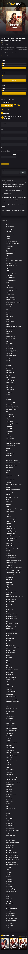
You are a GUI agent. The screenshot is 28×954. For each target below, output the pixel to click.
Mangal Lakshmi (9, 608)
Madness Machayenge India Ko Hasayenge (14, 596)
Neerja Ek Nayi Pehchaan (11, 691)
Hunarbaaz (8, 446)
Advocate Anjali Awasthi (11, 245)
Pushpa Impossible (10, 725)
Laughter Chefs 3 (9, 586)
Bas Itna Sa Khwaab (10, 294)
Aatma (7, 239)
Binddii (7, 319)
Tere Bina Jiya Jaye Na (10, 840)
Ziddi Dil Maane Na (9, 925)
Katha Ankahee (9, 526)
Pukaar (7, 721)
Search (3, 170)
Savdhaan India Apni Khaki (11, 779)
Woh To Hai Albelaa (9, 905)
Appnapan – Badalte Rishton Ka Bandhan (14, 260)
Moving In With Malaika (10, 652)
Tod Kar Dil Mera (9, 867)
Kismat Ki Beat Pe (9, 553)
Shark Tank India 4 (9, 789)
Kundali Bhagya (9, 565)
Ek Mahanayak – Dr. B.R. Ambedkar (13, 406)
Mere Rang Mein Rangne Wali (11, 633)
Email (2, 135)
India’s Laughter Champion (11, 465)
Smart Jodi (8, 811)
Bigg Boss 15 (8, 307)
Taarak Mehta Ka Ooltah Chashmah (13, 830)
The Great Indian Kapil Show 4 (12, 857)
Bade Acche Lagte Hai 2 (10, 277)
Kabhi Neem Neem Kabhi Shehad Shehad (14, 509)
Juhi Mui (7, 502)
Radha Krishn (8, 737)
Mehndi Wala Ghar (9, 628)
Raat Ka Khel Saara (9, 733)
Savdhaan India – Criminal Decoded (13, 777)
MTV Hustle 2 (8, 660)
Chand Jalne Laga (9, 329)
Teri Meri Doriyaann (10, 845)
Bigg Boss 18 (8, 312)
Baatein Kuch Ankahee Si (11, 273)
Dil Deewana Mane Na (10, 380)
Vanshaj (7, 893)
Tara (7, 832)
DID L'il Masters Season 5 (11, 377)
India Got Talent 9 (9, 455)
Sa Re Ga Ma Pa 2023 (10, 749)
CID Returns (8, 341)
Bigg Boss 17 (8, 311)
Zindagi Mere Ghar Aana (10, 927)
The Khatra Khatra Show (11, 862)
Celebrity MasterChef (10, 323)
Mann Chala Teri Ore (10, 609)
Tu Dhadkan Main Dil (10, 871)
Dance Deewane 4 (9, 353)
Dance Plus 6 (8, 357)
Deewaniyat (8, 365)
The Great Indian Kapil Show (11, 852)
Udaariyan (8, 884)
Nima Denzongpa (9, 694)
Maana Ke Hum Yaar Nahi (11, 591)
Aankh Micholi (8, 231)
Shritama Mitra (6, 102)
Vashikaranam (8, 894)
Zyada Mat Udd (9, 928)
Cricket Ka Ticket (9, 343)
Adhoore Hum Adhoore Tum (11, 241)
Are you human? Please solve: (7, 155)
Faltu (7, 411)
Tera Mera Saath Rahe (10, 835)
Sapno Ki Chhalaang (10, 769)
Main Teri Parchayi (9, 604)
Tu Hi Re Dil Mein (9, 872)
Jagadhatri (8, 487)
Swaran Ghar (8, 827)
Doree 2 (7, 397)
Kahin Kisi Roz (8, 516)
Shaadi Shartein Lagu (10, 784)
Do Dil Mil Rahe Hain (10, 389)
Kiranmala (8, 550)
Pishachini (8, 715)
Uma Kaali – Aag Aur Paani (11, 891)
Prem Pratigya (9, 720)
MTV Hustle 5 (8, 665)
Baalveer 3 (8, 268)
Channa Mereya (9, 331)
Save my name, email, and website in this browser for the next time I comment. (13, 151)
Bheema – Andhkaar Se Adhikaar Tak (13, 302)
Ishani (7, 477)
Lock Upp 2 (8, 587)
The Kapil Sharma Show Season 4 (12, 860)
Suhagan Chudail (9, 818)
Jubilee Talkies (9, 501)
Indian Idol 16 (8, 474)
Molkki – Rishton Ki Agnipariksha (12, 647)
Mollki (7, 648)
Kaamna (7, 506)
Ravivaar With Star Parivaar (11, 742)
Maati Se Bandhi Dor (10, 592)
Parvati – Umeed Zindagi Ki (11, 708)
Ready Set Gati (9, 743)
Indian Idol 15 (8, 472)
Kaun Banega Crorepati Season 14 (13, 536)
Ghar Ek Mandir (9, 419)
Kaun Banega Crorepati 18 (11, 533)
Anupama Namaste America (11, 255)
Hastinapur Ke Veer (10, 441)
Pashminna (8, 709)
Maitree (7, 606)
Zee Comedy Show (10, 923)
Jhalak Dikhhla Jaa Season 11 (12, 496)
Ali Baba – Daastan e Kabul (11, 251)
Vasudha (7, 896)
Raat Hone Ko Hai (9, 732)
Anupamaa (8, 256)
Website (2, 142)
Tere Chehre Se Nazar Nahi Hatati (12, 842)
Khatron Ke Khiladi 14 (10, 545)
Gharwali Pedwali (9, 421)
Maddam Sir (8, 594)
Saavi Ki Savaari (9, 757)
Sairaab (7, 762)
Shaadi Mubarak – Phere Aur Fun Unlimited (14, 782)
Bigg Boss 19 (8, 314)
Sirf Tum (7, 810)
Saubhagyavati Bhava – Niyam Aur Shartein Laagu (16, 776)
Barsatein (8, 292)
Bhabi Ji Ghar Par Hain (10, 297)
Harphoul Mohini (9, 440)
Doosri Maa (8, 394)
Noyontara (8, 698)
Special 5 (8, 813)
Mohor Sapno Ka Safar (10, 645)
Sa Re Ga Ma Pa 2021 (10, 747)
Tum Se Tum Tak (9, 879)
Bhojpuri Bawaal (9, 304)
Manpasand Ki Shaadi (10, 613)
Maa (7, 589)
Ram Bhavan (8, 740)
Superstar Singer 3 (10, 825)
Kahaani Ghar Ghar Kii (10, 511)
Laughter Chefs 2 (9, 584)
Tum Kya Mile (8, 877)
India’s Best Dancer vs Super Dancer (13, 462)
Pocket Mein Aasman (10, 716)
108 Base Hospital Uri (10, 226)
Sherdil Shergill (9, 798)
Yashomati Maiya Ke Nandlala (11, 908)
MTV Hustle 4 (8, 664)
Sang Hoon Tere (9, 765)
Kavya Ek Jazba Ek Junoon (11, 538)
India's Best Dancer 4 (10, 458)
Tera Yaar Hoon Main (10, 837)
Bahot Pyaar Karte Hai (10, 284)
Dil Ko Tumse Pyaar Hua (10, 384)
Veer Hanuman (9, 898)
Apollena (7, 258)
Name (2, 129)
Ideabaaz (8, 448)
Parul (7, 706)
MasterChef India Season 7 (11, 614)
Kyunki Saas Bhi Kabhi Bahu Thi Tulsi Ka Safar (15, 570)
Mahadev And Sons (10, 597)
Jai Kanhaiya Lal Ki (9, 492)
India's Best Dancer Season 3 (12, 460)
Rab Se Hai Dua (9, 735)
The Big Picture (9, 850)
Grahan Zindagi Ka (9, 428)
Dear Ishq (8, 362)
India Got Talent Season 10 (11, 457)
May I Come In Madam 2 (10, 620)
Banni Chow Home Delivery (11, 289)
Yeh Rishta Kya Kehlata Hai (11, 916)
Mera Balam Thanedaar (10, 630)
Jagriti (7, 491)
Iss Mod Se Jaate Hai (10, 480)
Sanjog (7, 767)
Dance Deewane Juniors (11, 355)
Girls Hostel (8, 424)
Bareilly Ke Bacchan (10, 290)
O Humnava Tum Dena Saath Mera (12, 699)
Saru (7, 771)
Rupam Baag (7, 97)
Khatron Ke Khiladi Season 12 (12, 548)
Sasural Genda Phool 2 (10, 772)
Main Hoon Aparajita (10, 601)
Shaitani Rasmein (9, 786)
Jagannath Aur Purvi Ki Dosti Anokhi (13, 489)
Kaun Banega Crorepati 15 (11, 528)
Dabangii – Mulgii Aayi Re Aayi (12, 351)
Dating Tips (8, 360)
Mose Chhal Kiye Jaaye (10, 650)
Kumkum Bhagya (9, 564)
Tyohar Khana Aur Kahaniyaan (12, 883)
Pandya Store (8, 703)
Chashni (7, 333)
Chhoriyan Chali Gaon (10, 334)
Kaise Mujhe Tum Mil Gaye (11, 518)
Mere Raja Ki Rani (9, 631)
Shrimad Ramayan (9, 804)
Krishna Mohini (9, 558)
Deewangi (8, 363)
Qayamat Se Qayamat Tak (11, 730)
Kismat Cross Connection (11, 552)
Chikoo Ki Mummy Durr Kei (11, 336)
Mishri (7, 642)
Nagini (7, 687)
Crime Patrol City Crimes (11, 350)
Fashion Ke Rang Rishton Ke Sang (12, 413)
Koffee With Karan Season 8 (11, 557)
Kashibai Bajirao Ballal (10, 521)
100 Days (8, 224)
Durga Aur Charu (9, 404)
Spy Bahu (8, 815)
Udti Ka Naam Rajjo (9, 888)
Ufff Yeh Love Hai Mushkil (11, 889)
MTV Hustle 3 (8, 662)
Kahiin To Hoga (9, 514)
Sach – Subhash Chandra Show (12, 760)
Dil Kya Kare (8, 385)
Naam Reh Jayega (9, 686)
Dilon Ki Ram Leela (9, 387)
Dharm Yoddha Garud (10, 372)
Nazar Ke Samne (9, 689)
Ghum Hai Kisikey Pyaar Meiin (12, 423)
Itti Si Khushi (8, 482)
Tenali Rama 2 (8, 833)
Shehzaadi (8, 796)
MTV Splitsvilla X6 (9, 676)
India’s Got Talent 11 (10, 463)
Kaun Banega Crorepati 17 (11, 531)
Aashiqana (8, 236)
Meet (7, 621)
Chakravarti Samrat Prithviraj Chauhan (13, 326)
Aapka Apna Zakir (9, 233)
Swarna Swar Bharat (10, 828)
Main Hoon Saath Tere (10, 603)
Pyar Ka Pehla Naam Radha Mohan (12, 728)
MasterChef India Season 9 (11, 618)
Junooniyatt (8, 504)
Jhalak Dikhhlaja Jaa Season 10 (12, 497)
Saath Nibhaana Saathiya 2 (11, 754)
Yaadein (7, 906)
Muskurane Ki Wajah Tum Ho (11, 677)
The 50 (7, 849)
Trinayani (7, 869)
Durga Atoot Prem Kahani (11, 402)
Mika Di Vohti (8, 640)
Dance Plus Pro (9, 358)
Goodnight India (9, 426)
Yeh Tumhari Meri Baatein (11, 920)
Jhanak (7, 499)
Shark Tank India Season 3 (11, 794)
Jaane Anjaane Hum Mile (11, 486)
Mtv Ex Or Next (9, 659)
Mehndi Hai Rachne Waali (11, 626)
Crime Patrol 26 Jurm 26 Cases (12, 346)
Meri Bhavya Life (9, 637)
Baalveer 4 (8, 270)
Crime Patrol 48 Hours (10, 348)
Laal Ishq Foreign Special (11, 574)
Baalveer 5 (8, 272)
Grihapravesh (8, 430)
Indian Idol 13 (8, 469)
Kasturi (7, 525)
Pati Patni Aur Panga (10, 711)
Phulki (7, 713)
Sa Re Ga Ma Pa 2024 (10, 750)
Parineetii (8, 704)
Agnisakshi (8, 248)
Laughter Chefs (9, 582)
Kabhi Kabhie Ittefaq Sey (11, 508)
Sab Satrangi (8, 759)
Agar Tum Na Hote (9, 246)
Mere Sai (7, 635)
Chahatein (8, 324)
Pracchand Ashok (9, 718)
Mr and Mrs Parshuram (10, 653)
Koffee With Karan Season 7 (11, 555)
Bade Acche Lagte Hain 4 (11, 280)
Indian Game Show (9, 467)
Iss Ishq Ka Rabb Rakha (10, 479)
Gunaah (7, 433)
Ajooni (7, 250)
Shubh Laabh (8, 806)
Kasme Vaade (8, 523)
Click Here (14, 80)
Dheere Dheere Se (9, 374)
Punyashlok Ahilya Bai (10, 723)
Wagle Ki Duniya (9, 901)
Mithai (7, 643)
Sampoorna (8, 764)
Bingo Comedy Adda (10, 321)
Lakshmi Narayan (9, 577)
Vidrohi (7, 900)
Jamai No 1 (8, 494)
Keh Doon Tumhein (9, 540)
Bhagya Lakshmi (9, 301)
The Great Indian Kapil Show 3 (12, 855)
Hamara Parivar (9, 435)
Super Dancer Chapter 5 (11, 821)
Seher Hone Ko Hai (9, 781)
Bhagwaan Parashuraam (10, 299)
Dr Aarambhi (8, 399)
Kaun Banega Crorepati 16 (11, 530)
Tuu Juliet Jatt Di (9, 881)
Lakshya (7, 581)
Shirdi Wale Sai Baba (10, 799)
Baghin (7, 282)
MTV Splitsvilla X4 (9, 672)
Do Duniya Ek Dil (9, 392)
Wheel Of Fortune (9, 903)
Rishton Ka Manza (9, 745)
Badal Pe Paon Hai (9, 275)
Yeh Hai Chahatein (9, 911)
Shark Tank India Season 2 (11, 793)
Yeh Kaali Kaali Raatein (10, 915)
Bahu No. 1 (8, 285)
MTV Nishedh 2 (9, 667)
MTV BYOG (8, 655)
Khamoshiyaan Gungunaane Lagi (12, 541)
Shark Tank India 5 (9, 791)
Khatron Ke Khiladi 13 (10, 543)
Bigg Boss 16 (8, 309)
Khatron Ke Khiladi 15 (10, 547)
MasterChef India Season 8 (11, 616)
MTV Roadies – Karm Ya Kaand (12, 669)
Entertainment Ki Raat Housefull (12, 407)
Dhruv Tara (8, 375)
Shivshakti (8, 803)
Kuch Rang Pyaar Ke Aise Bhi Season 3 (13, 560)
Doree (7, 396)
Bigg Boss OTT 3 (9, 318)
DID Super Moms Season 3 (11, 379)
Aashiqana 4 (8, 238)
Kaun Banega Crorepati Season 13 (13, 535)
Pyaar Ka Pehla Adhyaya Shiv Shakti (13, 726)
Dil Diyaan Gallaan (9, 382)
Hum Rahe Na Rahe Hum (10, 445)
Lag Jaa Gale (8, 575)
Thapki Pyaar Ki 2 (9, 847)
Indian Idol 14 (8, 470)
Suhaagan (8, 816)
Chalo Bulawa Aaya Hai (10, 328)
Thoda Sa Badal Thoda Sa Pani (12, 864)
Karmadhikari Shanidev (10, 519)
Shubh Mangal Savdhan (10, 808)
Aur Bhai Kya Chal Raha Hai (11, 263)
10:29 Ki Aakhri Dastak (10, 223)
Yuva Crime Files (9, 922)
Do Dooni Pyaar (9, 390)
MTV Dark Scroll (9, 657)
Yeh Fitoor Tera (9, 910)
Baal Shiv (8, 267)
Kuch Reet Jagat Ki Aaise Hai (11, 562)
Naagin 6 (7, 682)
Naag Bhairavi (8, 681)
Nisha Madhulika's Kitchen (11, 696)
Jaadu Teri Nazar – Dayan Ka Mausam (13, 484)
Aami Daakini (8, 228)
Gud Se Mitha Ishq (9, 431)
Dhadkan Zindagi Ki (10, 368)
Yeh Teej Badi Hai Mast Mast (11, 918)
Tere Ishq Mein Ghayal (10, 844)
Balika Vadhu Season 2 (10, 287)
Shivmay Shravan (9, 801)
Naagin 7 (7, 684)
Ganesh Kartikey (9, 414)
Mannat (7, 611)
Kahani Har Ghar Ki (9, 513)
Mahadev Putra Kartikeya (11, 599)
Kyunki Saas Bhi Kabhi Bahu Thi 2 (12, 569)
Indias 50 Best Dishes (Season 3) (12, 475)
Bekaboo (8, 295)
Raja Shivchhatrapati (10, 738)
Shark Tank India (9, 788)
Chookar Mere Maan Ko (10, 338)
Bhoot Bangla (8, 306)
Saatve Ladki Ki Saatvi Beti (11, 755)
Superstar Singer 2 (10, 823)
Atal (6, 262)
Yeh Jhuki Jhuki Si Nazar (10, 913)
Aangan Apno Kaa (9, 229)
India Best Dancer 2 (10, 452)
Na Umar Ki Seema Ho (10, 679)
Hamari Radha (8, 436)
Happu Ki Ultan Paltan (10, 438)
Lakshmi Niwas (9, 579)
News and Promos (9, 693)
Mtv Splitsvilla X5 (9, 674)
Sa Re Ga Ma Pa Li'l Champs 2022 (12, 752)
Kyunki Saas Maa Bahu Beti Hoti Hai (13, 572)
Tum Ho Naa (8, 874)
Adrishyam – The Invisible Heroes (12, 243)
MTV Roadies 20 (9, 670)
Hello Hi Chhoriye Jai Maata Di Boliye (13, 443)
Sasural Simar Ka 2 (9, 774)
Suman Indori (8, 820)
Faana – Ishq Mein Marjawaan (11, 409)
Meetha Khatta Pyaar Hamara (12, 623)
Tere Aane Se (8, 838)
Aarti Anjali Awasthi (9, 99)
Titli (6, 866)
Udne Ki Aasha (9, 886)
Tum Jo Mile (8, 876)
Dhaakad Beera (9, 367)
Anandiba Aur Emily (10, 253)
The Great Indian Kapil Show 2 (12, 854)
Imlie (7, 450)
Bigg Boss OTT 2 (9, 316)
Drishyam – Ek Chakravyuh (11, 401)
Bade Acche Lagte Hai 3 (10, 278)
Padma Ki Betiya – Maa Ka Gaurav (12, 701)
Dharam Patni (8, 370)
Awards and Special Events (11, 265)
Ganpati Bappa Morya (10, 418)
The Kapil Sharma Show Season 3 (12, 859)
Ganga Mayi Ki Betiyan (10, 416)
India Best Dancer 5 (10, 453)
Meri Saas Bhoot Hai (10, 638)
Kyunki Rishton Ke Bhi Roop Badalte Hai (14, 567)
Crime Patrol (8, 345)
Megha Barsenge (9, 625)
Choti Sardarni (9, 340)
